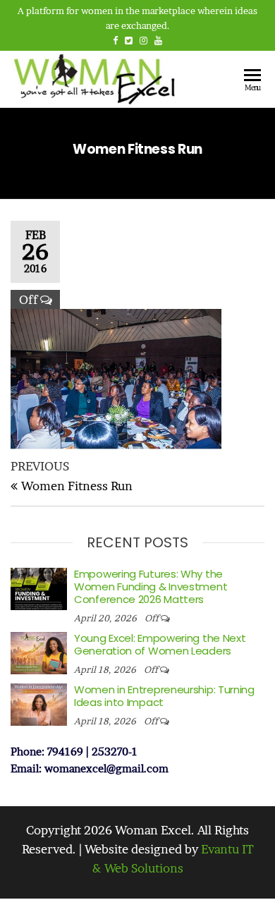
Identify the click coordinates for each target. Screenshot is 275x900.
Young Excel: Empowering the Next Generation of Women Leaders (159, 644)
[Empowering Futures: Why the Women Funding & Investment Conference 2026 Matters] (39, 587)
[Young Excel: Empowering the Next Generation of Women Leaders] (39, 651)
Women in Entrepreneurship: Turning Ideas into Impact (164, 696)
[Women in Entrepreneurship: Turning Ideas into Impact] (39, 703)
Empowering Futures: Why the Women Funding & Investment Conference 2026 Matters (150, 586)
